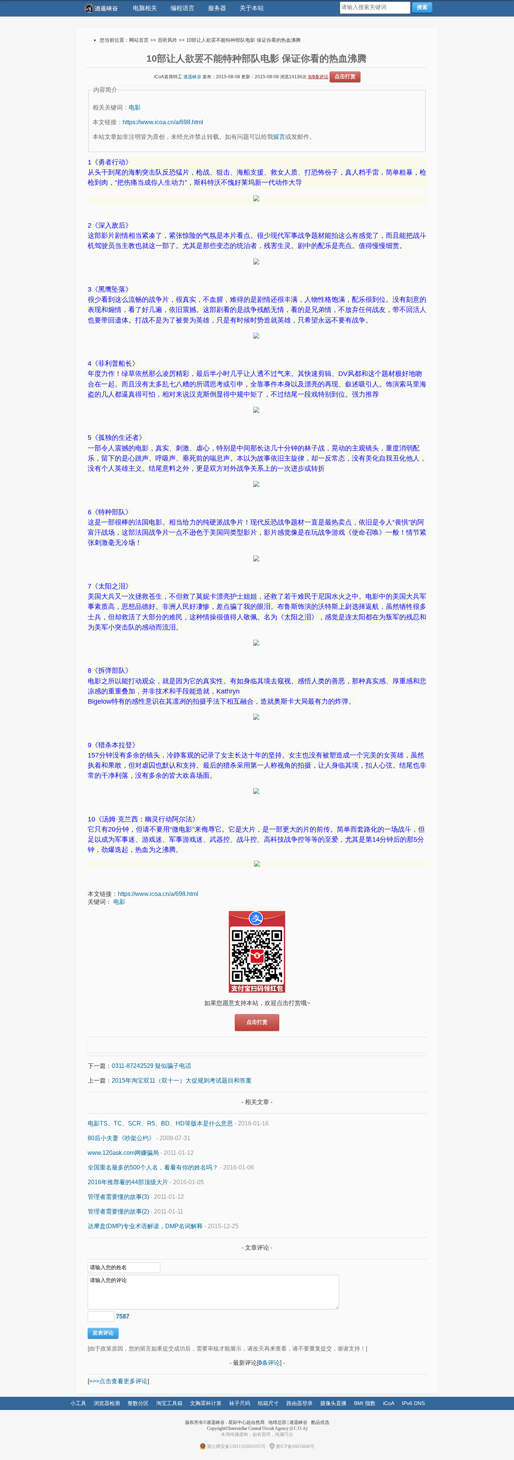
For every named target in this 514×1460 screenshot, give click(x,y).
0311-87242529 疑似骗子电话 (151, 1066)
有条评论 (318, 76)
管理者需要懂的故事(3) (118, 1197)
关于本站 (252, 8)
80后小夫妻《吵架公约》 (121, 1138)
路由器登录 (299, 1403)
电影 (135, 107)
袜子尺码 (239, 1403)
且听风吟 (167, 40)
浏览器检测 (107, 1403)
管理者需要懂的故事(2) (118, 1211)
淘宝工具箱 (169, 1403)
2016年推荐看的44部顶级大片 (128, 1182)
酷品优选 (320, 1422)
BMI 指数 (365, 1403)
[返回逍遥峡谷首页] (102, 8)
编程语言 (182, 8)
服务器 (217, 8)
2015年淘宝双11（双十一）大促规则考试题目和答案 (182, 1080)
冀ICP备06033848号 (295, 1446)
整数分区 (138, 1403)
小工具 (78, 1403)
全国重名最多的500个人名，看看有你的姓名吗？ (153, 1167)
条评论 (269, 1363)
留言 (279, 137)
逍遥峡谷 (192, 76)
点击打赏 (345, 76)
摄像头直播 (333, 1403)
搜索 (422, 7)
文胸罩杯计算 (206, 1403)
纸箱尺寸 (268, 1403)
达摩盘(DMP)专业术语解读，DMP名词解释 (145, 1226)
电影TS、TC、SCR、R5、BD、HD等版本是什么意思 (160, 1123)
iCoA (388, 1403)
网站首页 (139, 40)
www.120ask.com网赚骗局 (123, 1153)
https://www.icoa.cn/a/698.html (163, 122)
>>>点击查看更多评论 (118, 1381)
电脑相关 (145, 8)
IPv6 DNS (413, 1403)
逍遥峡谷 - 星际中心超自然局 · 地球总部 (246, 1422)
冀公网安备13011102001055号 (236, 1446)
